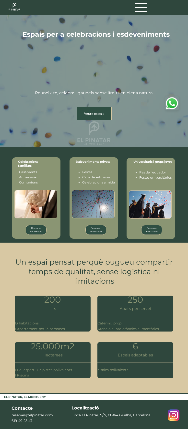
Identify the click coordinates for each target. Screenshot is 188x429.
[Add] (172, 103)
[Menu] (141, 7)
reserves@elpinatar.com (32, 415)
